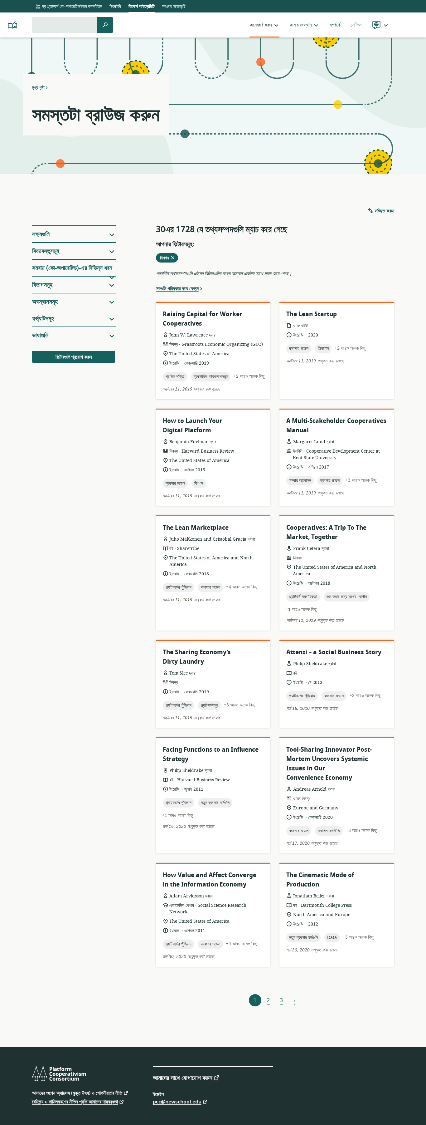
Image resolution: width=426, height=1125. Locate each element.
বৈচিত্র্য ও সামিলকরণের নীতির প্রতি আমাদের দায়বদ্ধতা (75, 1101)
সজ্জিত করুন (384, 211)
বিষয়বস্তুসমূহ (45, 251)
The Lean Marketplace (196, 527)
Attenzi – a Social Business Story (333, 652)
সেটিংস (356, 25)
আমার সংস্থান (300, 25)
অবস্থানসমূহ (45, 301)
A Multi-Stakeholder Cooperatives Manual (336, 425)
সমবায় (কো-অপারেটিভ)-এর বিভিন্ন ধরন (72, 268)
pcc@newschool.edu (177, 1101)
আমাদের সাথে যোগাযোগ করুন (182, 1077)
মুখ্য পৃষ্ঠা (38, 87)
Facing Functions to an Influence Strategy (211, 754)
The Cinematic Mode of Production (320, 880)
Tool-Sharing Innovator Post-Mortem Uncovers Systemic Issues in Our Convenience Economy (329, 763)
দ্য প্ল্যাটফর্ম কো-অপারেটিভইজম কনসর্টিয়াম (71, 6)
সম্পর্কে (335, 25)
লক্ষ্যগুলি (41, 234)
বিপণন (169, 258)
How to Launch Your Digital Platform (192, 425)
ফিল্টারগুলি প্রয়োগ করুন (74, 357)
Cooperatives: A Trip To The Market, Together (326, 532)
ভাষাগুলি (40, 335)
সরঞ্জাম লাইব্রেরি (174, 6)
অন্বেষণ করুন (260, 25)
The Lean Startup (311, 314)
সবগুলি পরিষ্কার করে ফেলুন (177, 288)
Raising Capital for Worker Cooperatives (202, 319)
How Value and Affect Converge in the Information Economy (209, 880)
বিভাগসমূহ (42, 284)
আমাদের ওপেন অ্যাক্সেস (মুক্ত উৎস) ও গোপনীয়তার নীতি (77, 1093)
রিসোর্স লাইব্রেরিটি (141, 6)
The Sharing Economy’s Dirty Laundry (197, 657)
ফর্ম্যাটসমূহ (43, 318)
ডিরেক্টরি (115, 6)
